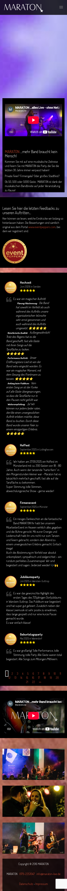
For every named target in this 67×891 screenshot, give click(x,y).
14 (21, 677)
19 (51, 677)
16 (33, 677)
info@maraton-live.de (48, 874)
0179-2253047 (27, 874)
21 (27, 682)
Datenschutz (26, 884)
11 (60, 673)
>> (40, 682)
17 (39, 677)
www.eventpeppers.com (42, 227)
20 (57, 677)
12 (9, 677)
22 (33, 682)
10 (55, 673)
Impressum (41, 884)
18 (45, 677)
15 (27, 677)
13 (15, 677)
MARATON (12, 151)
